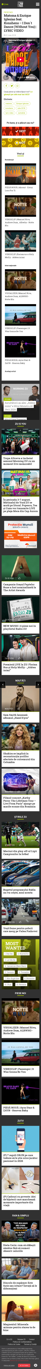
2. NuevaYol (23, 953)
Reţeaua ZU (21, 1339)
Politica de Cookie (14, 1344)
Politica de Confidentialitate (22, 1342)
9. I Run (8, 984)
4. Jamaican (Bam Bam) (15, 966)
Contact (32, 1339)
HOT (22, 131)
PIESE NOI (8, 12)
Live (5, 4)
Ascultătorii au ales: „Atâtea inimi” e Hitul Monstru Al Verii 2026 (20, 406)
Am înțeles (25, 1365)
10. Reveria (21, 984)
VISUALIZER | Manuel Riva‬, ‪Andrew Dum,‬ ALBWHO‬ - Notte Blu (18, 296)
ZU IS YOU (20, 423)
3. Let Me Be (10, 960)
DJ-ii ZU (9, 1339)
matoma (9, 104)
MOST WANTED (15, 946)
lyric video (9, 113)
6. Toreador (24, 972)
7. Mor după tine (12, 978)
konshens (9, 108)
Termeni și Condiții (30, 1344)
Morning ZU (20, 388)
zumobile (21, 113)
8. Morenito (29, 978)
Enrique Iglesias (22, 104)
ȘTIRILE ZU (20, 817)
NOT (22, 143)
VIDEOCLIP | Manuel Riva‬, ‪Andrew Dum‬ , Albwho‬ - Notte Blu (19, 222)
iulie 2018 (21, 108)
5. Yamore (9, 972)
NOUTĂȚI (20, 680)
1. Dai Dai (9, 953)
